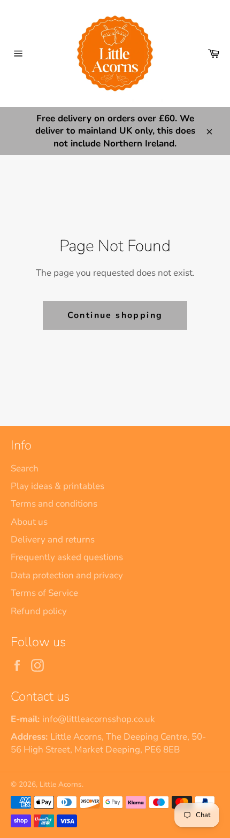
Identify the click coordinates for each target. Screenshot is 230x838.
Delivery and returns (53, 539)
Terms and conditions (54, 504)
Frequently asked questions (67, 557)
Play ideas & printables (57, 486)
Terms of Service (44, 593)
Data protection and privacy (67, 575)
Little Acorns (61, 784)
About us (29, 522)
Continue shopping (115, 315)
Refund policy (39, 611)
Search (25, 468)
